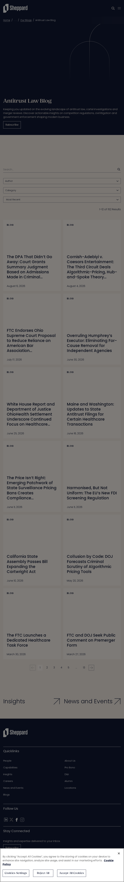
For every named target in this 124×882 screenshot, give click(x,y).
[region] (62, 865)
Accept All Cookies (71, 873)
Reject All (43, 873)
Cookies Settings (16, 873)
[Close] (118, 853)
